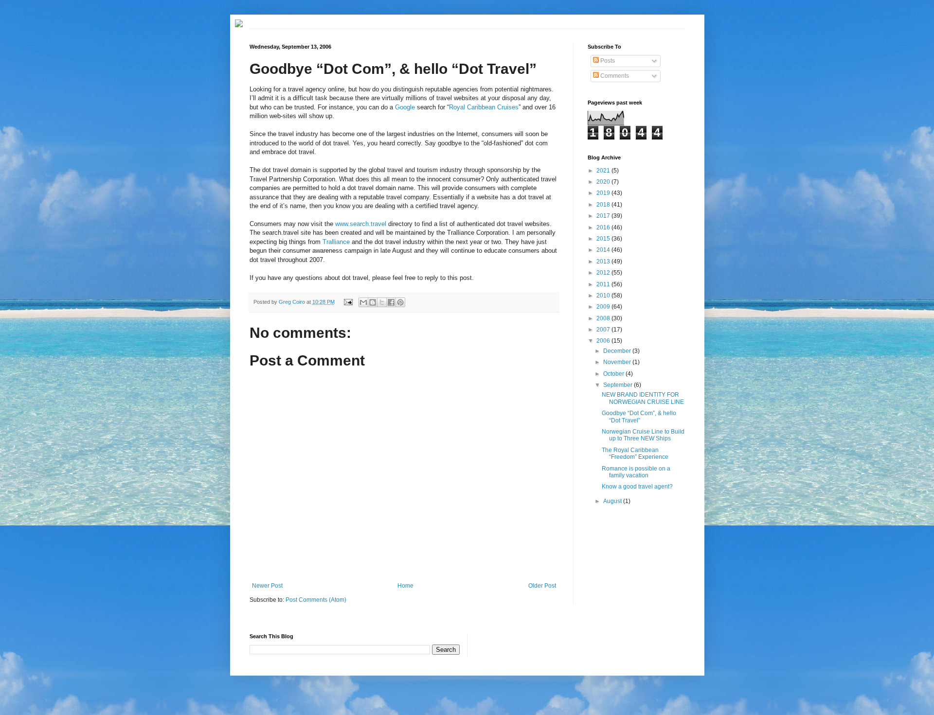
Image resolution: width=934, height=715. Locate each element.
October (614, 373)
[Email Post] (347, 302)
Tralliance (336, 241)
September (618, 385)
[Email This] (363, 302)
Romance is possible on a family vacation (636, 472)
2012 (603, 272)
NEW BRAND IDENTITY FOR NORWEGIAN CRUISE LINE (643, 398)
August (613, 501)
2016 (603, 227)
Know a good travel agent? (637, 486)
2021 (603, 170)
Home (405, 585)
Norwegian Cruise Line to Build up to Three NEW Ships (643, 435)
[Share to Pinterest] (400, 302)
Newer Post (267, 585)
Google (405, 107)
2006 (603, 340)
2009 (603, 306)
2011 (603, 284)
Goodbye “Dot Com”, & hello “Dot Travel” (639, 416)
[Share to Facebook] (391, 302)
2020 (603, 181)
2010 (603, 295)
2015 (603, 238)
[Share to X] (382, 302)
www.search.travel (360, 223)
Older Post (542, 585)
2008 (603, 318)
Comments (614, 75)
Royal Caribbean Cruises (484, 107)
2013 (603, 261)
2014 (603, 249)
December (617, 351)
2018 (603, 204)
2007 (603, 329)
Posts (607, 60)
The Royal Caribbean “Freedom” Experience (635, 453)
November (617, 362)
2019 (603, 193)
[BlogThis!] (372, 302)
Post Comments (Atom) (316, 599)
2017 (603, 215)
